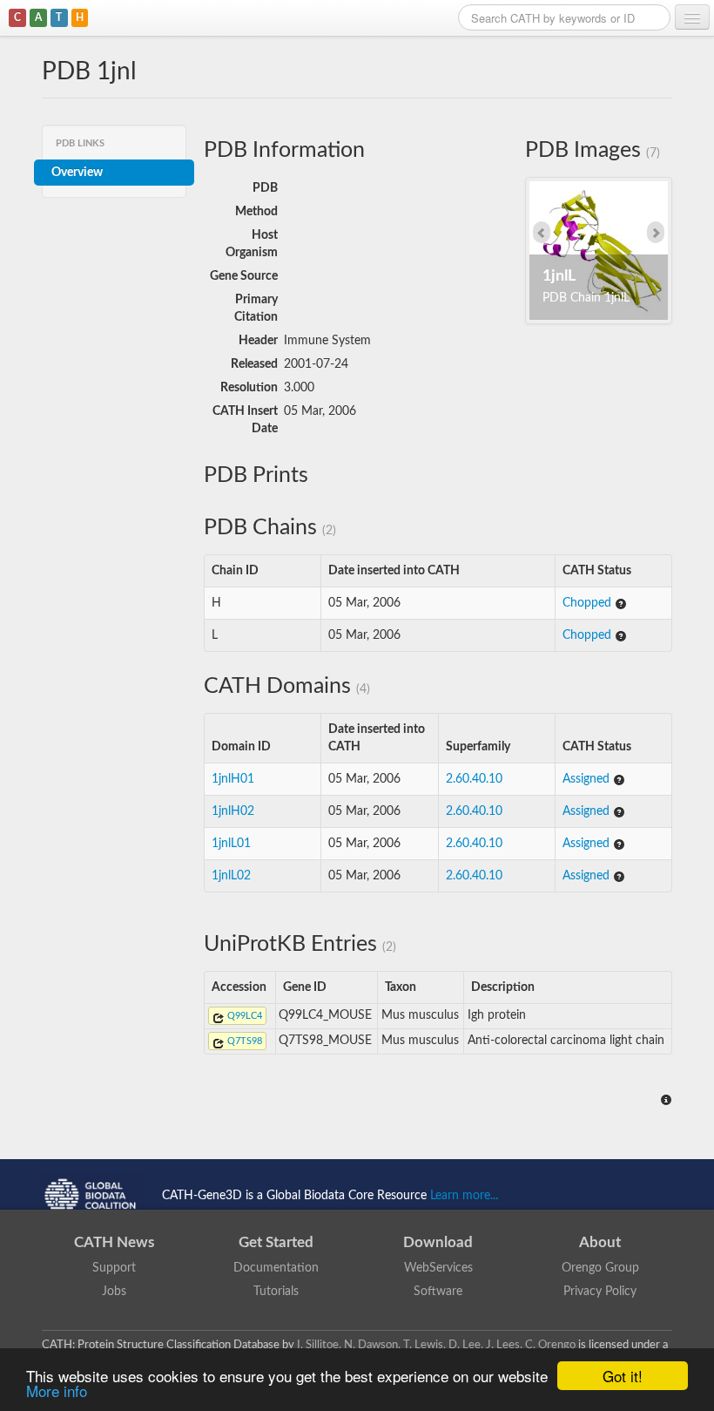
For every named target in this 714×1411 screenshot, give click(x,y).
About (600, 1242)
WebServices (438, 1268)
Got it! (623, 1376)
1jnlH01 (233, 779)
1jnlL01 (231, 844)
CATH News (114, 1242)
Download (438, 1242)
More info (56, 1390)
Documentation (276, 1268)
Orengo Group (600, 1268)
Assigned (587, 779)
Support (114, 1268)
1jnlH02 (233, 811)
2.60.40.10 (474, 779)
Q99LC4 (243, 1016)
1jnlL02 (231, 876)
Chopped (588, 603)
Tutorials (276, 1292)
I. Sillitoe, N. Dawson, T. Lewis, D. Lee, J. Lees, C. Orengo (436, 1345)
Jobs (114, 1292)
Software (438, 1292)
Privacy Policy (600, 1292)
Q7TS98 (243, 1041)
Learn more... (464, 1195)
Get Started (276, 1242)
